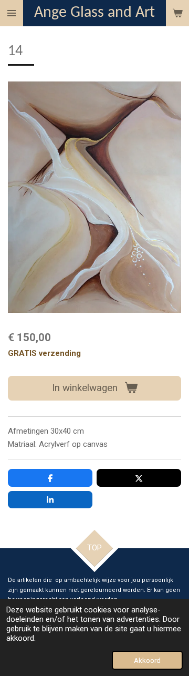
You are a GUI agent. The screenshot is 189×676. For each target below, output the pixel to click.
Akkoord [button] (147, 660)
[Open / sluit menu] (11, 13)
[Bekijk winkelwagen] (177, 13)
